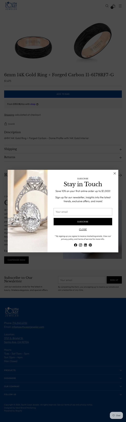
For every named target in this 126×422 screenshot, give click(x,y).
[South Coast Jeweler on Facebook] (75, 245)
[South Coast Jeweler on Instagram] (80, 245)
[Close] (114, 173)
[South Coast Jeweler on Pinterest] (90, 245)
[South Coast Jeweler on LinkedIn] (85, 245)
